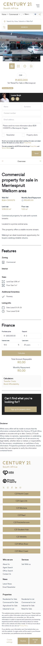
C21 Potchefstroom (21, 522)
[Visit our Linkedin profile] (16, 488)
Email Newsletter (9, 587)
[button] (2, 45)
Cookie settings (9, 641)
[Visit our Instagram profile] (8, 488)
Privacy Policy (27, 142)
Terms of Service (6, 148)
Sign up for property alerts (20, 409)
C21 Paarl (21, 515)
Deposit (24, 331)
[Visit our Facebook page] (12, 488)
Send (36, 153)
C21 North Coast (21, 493)
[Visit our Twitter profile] (3, 487)
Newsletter (10, 135)
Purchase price (6, 331)
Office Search (8, 571)
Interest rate (5, 340)
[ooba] (21, 472)
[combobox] (16, 21)
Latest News (7, 584)
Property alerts (32, 135)
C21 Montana (21, 508)
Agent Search (8, 567)
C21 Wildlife (21, 537)
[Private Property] (21, 481)
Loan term (25, 340)
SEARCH (24, 27)
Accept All (35, 641)
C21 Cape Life (21, 501)
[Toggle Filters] (4, 27)
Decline (23, 641)
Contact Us (7, 574)
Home (4, 14)
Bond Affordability (11, 384)
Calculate (21, 353)
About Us (6, 564)
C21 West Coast (21, 551)
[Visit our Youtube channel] (20, 488)
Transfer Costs (10, 381)
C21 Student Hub (21, 529)
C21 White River (21, 544)
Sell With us (26, 564)
